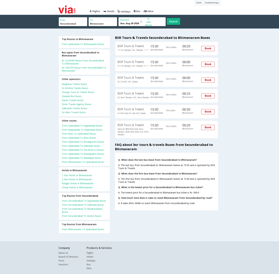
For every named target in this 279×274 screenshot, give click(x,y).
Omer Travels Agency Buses (76, 104)
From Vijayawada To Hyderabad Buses (82, 129)
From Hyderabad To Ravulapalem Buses (83, 153)
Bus (89, 264)
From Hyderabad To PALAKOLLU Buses (83, 149)
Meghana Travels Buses (74, 84)
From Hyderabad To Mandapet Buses (81, 157)
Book (208, 48)
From (62, 20)
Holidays (91, 260)
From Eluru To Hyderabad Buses (79, 133)
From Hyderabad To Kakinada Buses (81, 145)
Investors (63, 264)
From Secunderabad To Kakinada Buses (83, 204)
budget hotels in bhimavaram (77, 183)
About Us (63, 252)
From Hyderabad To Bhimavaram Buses (83, 44)
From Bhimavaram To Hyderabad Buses (83, 161)
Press (61, 260)
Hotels (90, 256)
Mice (89, 268)
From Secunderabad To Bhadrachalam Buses (82, 210)
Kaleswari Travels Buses (74, 108)
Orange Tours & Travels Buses (78, 92)
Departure (124, 20)
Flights (90, 252)
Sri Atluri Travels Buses (74, 112)
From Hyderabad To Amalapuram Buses (83, 141)
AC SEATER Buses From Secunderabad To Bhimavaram (84, 69)
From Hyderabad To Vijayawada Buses (82, 125)
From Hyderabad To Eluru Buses (79, 137)
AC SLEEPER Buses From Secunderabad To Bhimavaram (83, 62)
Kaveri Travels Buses (73, 100)
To (91, 20)
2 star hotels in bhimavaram (77, 179)
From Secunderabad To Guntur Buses (81, 215)
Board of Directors (68, 256)
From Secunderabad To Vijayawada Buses (84, 200)
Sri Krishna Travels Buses (75, 88)
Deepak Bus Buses (72, 96)
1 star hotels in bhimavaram (77, 175)
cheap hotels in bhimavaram (77, 187)
